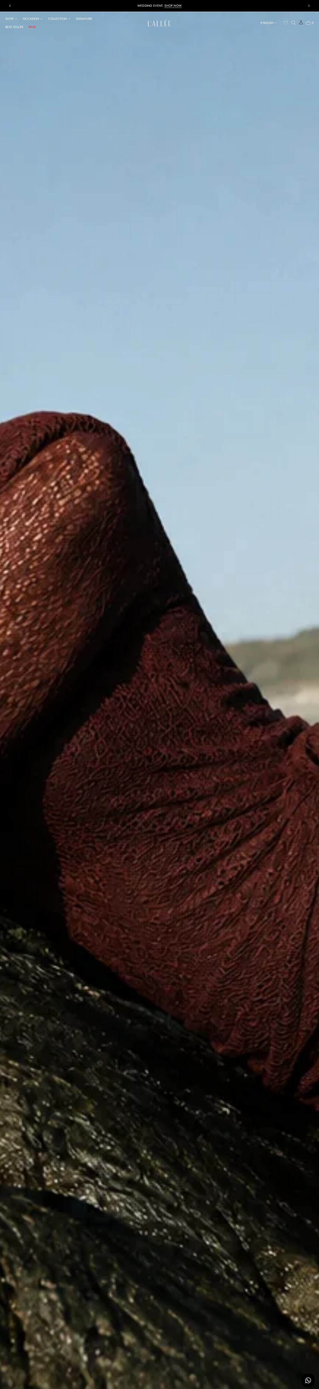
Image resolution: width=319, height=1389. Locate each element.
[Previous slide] (10, 6)
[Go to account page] (301, 24)
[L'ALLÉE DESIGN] (159, 22)
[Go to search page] (293, 23)
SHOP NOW (198, 5)
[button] (293, 23)
